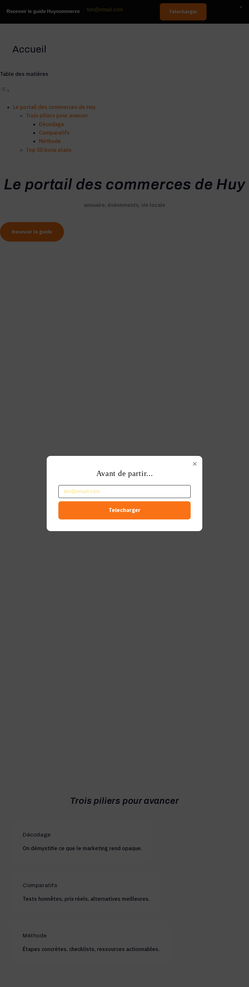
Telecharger (124, 510)
